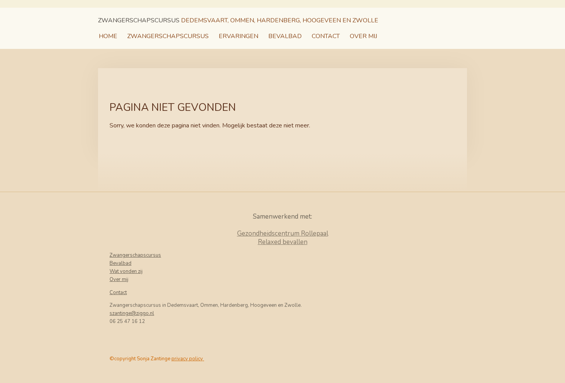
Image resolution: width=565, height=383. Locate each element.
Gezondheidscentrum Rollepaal (282, 233)
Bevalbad (120, 263)
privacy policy (187, 358)
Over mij (119, 279)
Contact (118, 292)
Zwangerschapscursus (135, 255)
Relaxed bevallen (282, 241)
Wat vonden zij (126, 271)
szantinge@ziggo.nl (132, 313)
